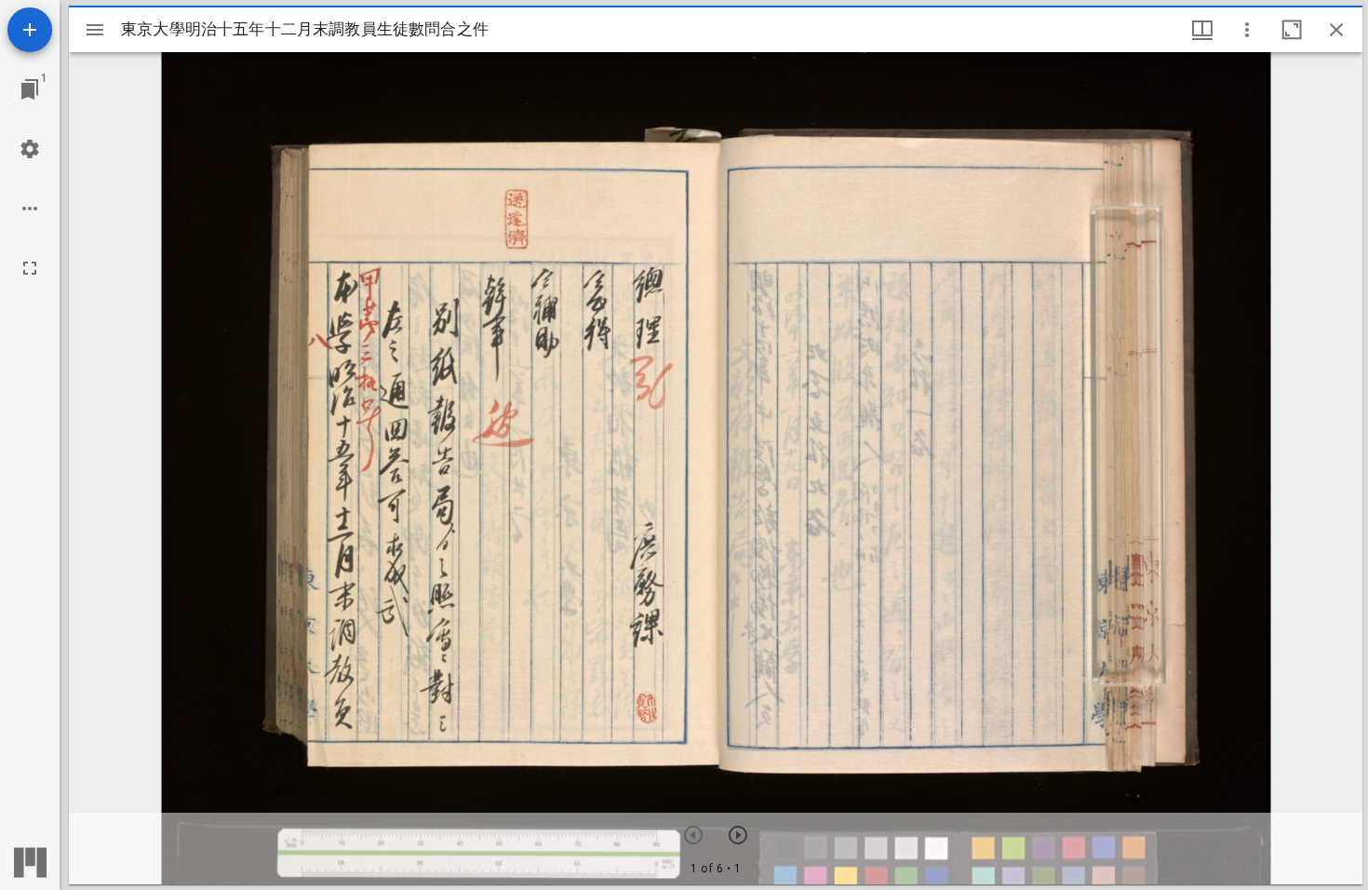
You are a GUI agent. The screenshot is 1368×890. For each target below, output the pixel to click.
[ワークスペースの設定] (29, 149)
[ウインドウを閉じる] (1336, 29)
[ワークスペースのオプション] (29, 208)
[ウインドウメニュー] (1202, 29)
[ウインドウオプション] (1247, 29)
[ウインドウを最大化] (1291, 29)
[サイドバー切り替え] (95, 29)
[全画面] (29, 268)
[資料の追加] (29, 29)
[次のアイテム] (738, 835)
